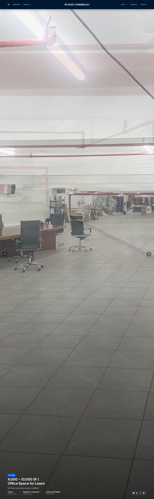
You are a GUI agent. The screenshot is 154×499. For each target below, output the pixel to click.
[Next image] (148, 254)
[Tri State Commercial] (77, 4)
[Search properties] (8, 4)
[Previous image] (5, 254)
